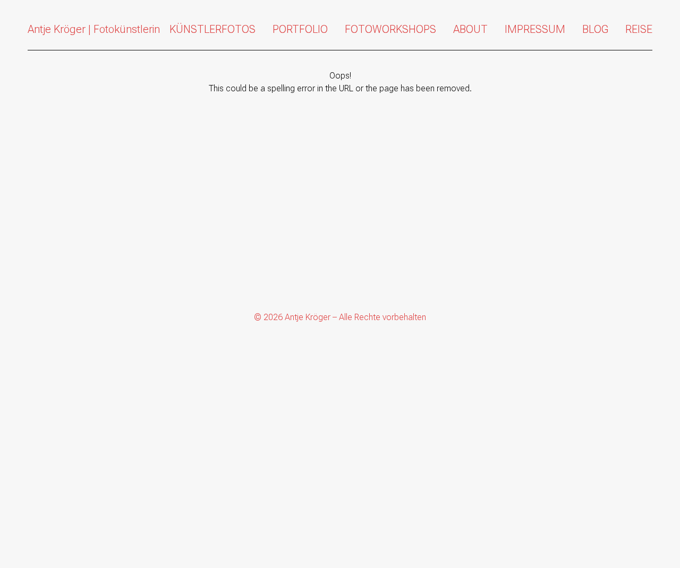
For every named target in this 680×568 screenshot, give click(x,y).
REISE (638, 29)
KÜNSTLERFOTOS (212, 29)
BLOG (595, 29)
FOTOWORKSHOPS (390, 29)
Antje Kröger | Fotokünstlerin (94, 29)
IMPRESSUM (535, 29)
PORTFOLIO (300, 29)
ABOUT (470, 29)
